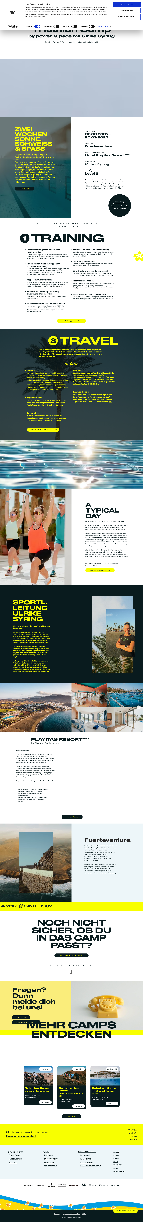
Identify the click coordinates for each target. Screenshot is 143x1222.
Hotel (87, 42)
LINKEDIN (133, 1139)
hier (110, 402)
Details (48, 42)
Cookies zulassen (127, 5)
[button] (24, 238)
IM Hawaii (85, 1155)
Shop (115, 1162)
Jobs (115, 1168)
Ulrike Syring (35, 252)
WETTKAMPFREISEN (87, 1151)
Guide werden (119, 1171)
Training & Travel (60, 42)
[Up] (134, 1216)
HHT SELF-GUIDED (15, 1152)
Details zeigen (103, 26)
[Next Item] (139, 707)
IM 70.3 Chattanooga (90, 1165)
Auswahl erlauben (127, 10)
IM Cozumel (86, 1158)
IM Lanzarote (86, 1162)
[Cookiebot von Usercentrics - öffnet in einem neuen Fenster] (12, 26)
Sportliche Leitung (76, 42)
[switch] (56, 26)
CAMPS (46, 1152)
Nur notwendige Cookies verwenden (126, 17)
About (116, 1152)
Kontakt (94, 42)
